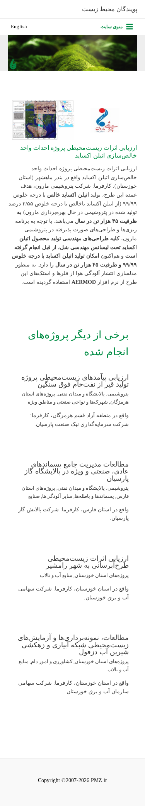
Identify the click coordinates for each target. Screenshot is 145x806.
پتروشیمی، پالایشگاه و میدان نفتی (93, 394)
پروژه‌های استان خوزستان (102, 575)
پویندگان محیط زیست (109, 9)
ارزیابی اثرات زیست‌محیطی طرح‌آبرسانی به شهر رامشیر (87, 562)
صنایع (34, 496)
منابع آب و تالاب (56, 575)
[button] (19, 26)
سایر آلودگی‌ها (57, 496)
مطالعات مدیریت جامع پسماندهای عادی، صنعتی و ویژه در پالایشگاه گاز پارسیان (76, 471)
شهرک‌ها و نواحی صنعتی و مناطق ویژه (68, 402)
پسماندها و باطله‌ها (94, 496)
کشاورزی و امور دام (51, 661)
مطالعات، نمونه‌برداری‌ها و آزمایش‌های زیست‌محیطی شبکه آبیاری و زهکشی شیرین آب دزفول (73, 644)
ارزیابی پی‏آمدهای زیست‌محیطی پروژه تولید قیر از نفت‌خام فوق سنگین (75, 380)
